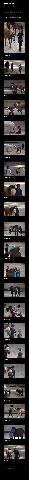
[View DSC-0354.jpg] (14, 189)
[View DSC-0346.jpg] (14, 38)
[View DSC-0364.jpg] (14, 310)
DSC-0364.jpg (7, 319)
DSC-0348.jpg (7, 96)
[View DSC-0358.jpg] (14, 250)
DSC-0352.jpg (7, 157)
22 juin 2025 (15, 14)
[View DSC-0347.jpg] (14, 67)
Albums (6, 7)
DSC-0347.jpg (7, 75)
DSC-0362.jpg (7, 299)
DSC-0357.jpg (7, 238)
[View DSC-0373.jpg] (14, 452)
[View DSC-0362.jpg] (14, 290)
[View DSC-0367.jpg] (14, 371)
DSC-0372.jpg (7, 440)
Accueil (10, 7)
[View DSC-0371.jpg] (14, 412)
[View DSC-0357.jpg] (14, 229)
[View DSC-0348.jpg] (14, 87)
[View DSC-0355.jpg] (14, 209)
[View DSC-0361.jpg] (14, 270)
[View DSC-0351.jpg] (14, 128)
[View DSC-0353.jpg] (14, 169)
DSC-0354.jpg (7, 197)
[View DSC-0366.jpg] (14, 351)
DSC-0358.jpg (7, 258)
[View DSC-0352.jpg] (14, 148)
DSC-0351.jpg (7, 137)
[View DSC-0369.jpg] (14, 391)
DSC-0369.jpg (7, 400)
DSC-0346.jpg (7, 55)
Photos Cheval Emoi (12, 3)
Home (5, 12)
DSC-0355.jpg (7, 218)
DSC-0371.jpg (7, 420)
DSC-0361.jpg (7, 278)
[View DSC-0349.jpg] (14, 108)
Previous (10, 14)
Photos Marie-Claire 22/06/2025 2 (16, 12)
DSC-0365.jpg (7, 339)
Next (18, 14)
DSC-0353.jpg (7, 177)
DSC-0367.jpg (7, 380)
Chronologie (16, 7)
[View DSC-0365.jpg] (14, 331)
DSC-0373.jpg (7, 461)
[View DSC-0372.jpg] (14, 432)
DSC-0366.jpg (7, 359)
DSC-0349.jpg (7, 116)
